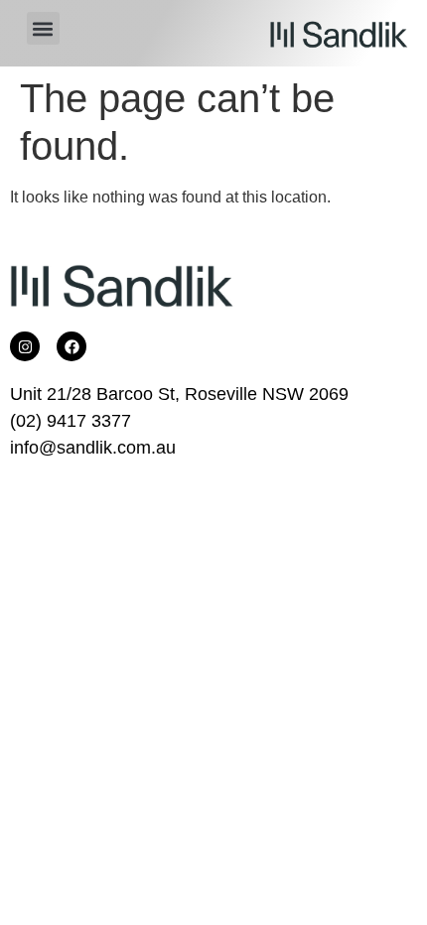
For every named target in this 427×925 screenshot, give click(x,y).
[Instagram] (25, 346)
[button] (43, 28)
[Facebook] (71, 346)
